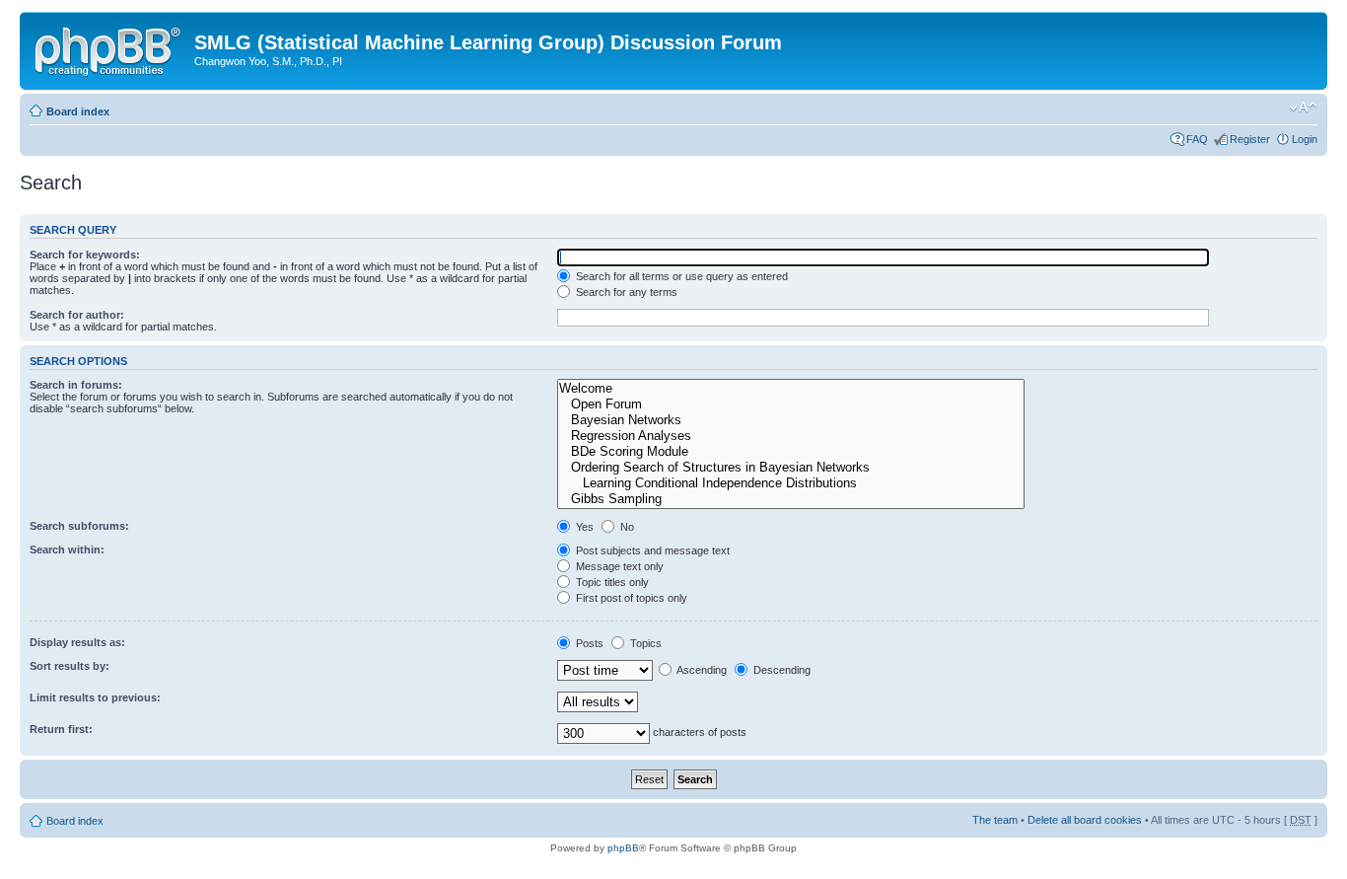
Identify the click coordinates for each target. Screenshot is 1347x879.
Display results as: (77, 642)
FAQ (1197, 139)
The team (995, 820)
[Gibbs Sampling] (790, 499)
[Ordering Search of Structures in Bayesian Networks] (790, 468)
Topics (644, 643)
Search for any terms (625, 292)
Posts (588, 643)
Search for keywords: (85, 254)
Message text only (618, 566)
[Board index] (109, 48)
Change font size (1303, 107)
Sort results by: (69, 666)
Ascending (700, 670)
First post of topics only (630, 598)
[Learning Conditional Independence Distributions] (790, 483)
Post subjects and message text (651, 550)
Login (1304, 139)
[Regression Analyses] (790, 436)
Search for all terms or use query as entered (680, 276)
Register (1250, 139)
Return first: (61, 729)
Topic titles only (611, 582)
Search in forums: (76, 385)
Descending (780, 670)
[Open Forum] (790, 404)
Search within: (67, 549)
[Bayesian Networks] (790, 420)
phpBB (623, 847)
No (625, 527)
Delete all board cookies (1085, 820)
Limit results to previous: (95, 697)
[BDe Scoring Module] (790, 452)
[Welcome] (790, 389)
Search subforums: (79, 526)
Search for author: (77, 315)
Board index (77, 111)
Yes (583, 527)
